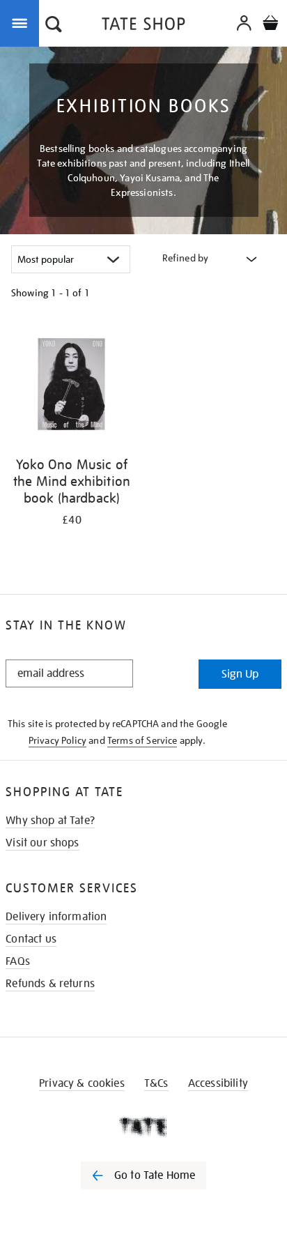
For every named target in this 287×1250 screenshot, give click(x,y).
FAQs (18, 961)
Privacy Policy (57, 740)
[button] (54, 26)
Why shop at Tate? (50, 821)
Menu (22, 22)
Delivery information (56, 917)
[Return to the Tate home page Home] (143, 26)
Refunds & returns (50, 984)
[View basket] (270, 25)
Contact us (31, 939)
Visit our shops (42, 843)
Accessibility (218, 1083)
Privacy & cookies (82, 1083)
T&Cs (156, 1083)
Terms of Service (142, 740)
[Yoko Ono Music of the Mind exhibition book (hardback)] (71, 385)
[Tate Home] (143, 1126)
